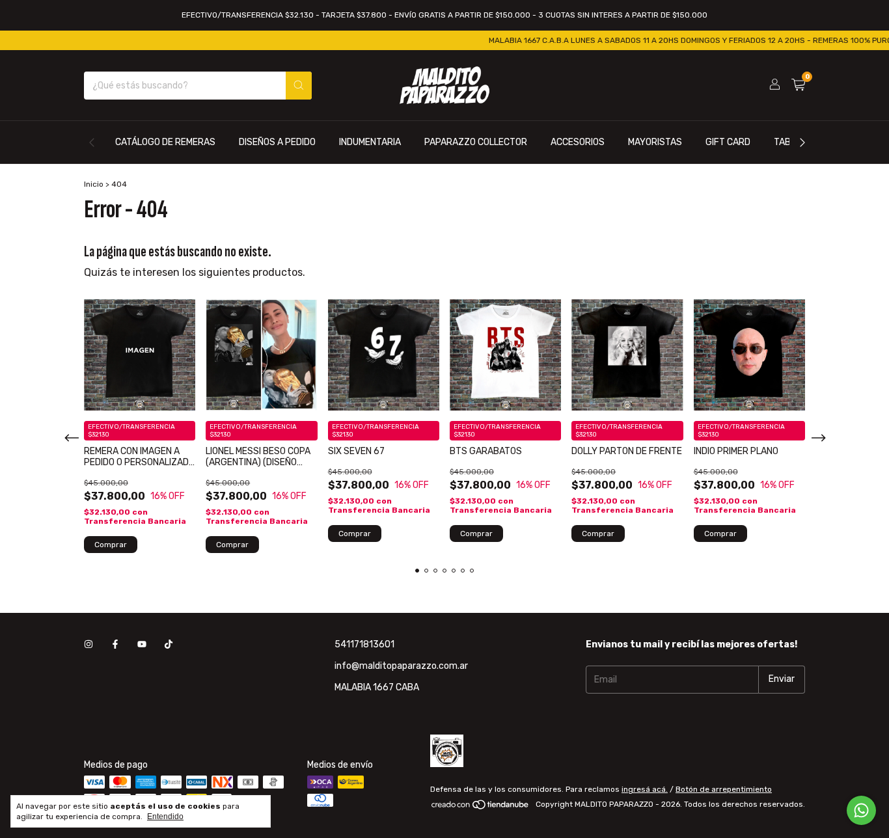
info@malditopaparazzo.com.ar (401, 665)
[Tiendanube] (480, 807)
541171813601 (364, 644)
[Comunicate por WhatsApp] (861, 810)
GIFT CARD (727, 142)
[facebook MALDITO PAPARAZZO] (115, 644)
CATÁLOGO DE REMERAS (165, 142)
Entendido (165, 816)
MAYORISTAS (655, 142)
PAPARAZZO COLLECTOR (475, 142)
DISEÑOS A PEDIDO (277, 142)
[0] (798, 85)
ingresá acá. (645, 789)
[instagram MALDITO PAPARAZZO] (88, 644)
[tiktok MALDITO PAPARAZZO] (168, 644)
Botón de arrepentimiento (724, 789)
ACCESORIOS (578, 142)
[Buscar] (299, 86)
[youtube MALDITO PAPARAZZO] (141, 644)
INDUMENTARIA (370, 142)
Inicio (93, 184)
